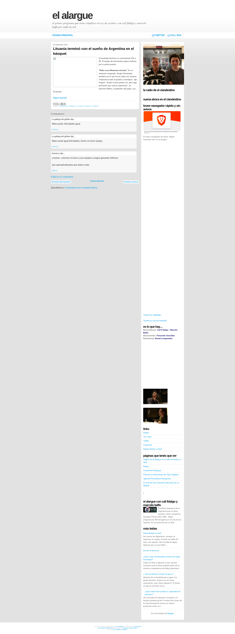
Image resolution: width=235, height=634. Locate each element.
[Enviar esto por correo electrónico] (54, 104)
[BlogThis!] (56, 104)
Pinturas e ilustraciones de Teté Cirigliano (161, 474)
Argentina (63, 106)
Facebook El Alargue (152, 470)
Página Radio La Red (152, 449)
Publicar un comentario (62, 177)
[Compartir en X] (59, 104)
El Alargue (72, 15)
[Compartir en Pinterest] (64, 104)
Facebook (147, 445)
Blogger (170, 613)
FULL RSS (175, 35)
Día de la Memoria (151, 550)
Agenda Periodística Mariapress (157, 479)
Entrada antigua (131, 182)
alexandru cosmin (120, 629)
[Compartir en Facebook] (62, 104)
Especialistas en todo (152, 533)
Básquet (72, 106)
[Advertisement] (163, 184)
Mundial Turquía (91, 106)
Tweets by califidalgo (152, 315)
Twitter (160, 35)
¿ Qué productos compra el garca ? (158, 574)
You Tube (147, 437)
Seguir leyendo (60, 98)
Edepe (146, 466)
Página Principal (62, 35)
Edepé (146, 433)
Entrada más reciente (61, 182)
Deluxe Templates (130, 628)
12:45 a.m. (55, 146)
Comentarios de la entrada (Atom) (81, 188)
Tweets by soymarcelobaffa (155, 321)
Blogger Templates (105, 628)
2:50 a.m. (55, 170)
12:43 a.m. (55, 129)
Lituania (80, 106)
